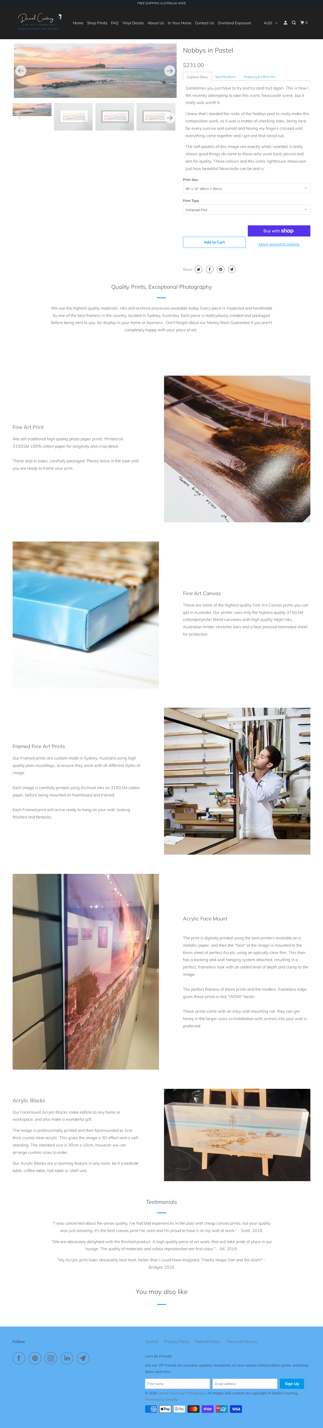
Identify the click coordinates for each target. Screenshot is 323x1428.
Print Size (190, 180)
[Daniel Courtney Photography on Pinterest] (36, 1358)
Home (78, 22)
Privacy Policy (176, 1341)
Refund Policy (207, 1341)
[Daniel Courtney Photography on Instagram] (52, 1358)
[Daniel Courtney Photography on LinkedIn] (68, 1358)
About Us (156, 22)
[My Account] (286, 22)
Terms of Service (241, 1341)
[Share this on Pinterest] (220, 269)
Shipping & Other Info (259, 77)
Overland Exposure (234, 22)
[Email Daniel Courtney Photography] (84, 1358)
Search (151, 1341)
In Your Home (179, 22)
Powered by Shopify (161, 1399)
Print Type (191, 201)
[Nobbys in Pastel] (95, 71)
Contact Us (204, 22)
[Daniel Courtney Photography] (38, 22)
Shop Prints (97, 22)
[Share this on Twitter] (198, 269)
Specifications (225, 77)
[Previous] (20, 70)
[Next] (169, 70)
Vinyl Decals (133, 22)
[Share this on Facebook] (209, 269)
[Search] (294, 22)
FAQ (115, 22)
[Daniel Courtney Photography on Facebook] (20, 1358)
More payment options (279, 244)
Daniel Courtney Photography (181, 1393)
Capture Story (197, 77)
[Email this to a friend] (231, 269)
